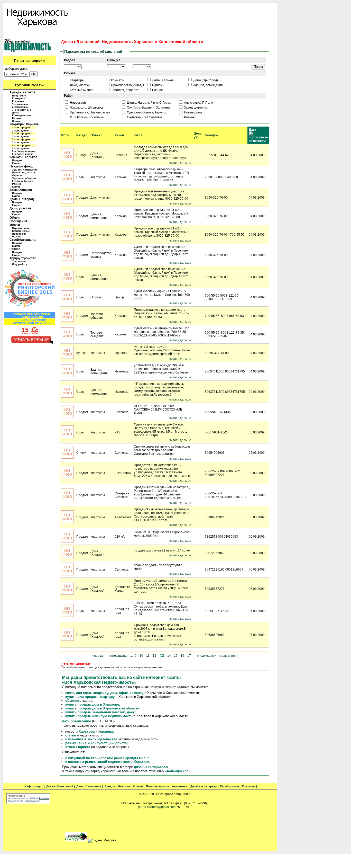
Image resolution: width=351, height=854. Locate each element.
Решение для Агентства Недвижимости (28, 799)
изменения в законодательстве (91, 739)
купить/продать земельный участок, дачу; (100, 712)
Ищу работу (19, 264)
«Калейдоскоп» (177, 771)
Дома (15, 112)
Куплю (16, 163)
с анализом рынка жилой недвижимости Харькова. (108, 762)
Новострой (77, 102)
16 (182, 655)
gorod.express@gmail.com (157, 807)
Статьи (129, 33)
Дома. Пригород (22, 199)
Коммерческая (21, 115)
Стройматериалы (23, 240)
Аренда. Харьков (22, 92)
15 (176, 655)
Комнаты (117, 80)
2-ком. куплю (20, 136)
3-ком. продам (21, 139)
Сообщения (18, 221)
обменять (73, 700)
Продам (17, 160)
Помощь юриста (151, 33)
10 (141, 655)
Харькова (86, 731)
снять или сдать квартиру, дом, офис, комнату (104, 693)
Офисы (17, 175)
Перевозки (19, 233)
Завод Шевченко (195, 107)
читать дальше (180, 163)
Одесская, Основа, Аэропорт (147, 112)
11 (148, 655)
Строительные (21, 228)
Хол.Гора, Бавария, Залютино (148, 107)
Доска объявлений (43, 33)
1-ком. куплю (20, 130)
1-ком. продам (21, 127)
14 (169, 655)
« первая (98, 655)
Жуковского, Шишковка (86, 107)
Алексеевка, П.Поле (198, 102)
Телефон (211, 135)
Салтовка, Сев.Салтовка (144, 117)
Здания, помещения (25, 169)
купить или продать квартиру (90, 697)
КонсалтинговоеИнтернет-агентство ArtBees (23, 797)
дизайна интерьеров (151, 767)
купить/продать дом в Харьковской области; (102, 708)
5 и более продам (23, 151)
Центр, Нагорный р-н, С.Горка (148, 102)
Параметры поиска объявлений (93, 51)
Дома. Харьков (21, 190)
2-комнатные (20, 106)
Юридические (21, 230)
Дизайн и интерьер (202, 33)
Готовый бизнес (22, 181)
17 (189, 655)
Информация (15, 33)
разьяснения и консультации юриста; (96, 743)
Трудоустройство (23, 258)
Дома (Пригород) (205, 80)
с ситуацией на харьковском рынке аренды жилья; (108, 758)
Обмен (15, 217)
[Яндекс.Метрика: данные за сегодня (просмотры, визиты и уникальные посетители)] (102, 841)
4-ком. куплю (20, 148)
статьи (70, 735)
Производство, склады (127, 85)
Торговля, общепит (24, 178)
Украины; (106, 731)
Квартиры (76, 80)
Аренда (98, 33)
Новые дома (192, 112)
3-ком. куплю (20, 142)
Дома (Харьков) (162, 80)
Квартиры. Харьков (24, 124)
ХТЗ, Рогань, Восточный (87, 117)
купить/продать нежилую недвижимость (99, 716)
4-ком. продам (21, 145)
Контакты (251, 33)
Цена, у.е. (198, 135)
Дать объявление (74, 33)
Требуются (19, 261)
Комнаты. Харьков (23, 157)
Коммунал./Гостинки (19, 100)
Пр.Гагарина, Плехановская (89, 112)
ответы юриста (77, 747)
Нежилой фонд (21, 166)
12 (154, 655)
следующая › (206, 655)
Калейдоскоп (230, 33)
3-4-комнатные (21, 109)
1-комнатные (20, 104)
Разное (16, 118)
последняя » (228, 655)
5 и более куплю (22, 154)
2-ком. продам (21, 133)
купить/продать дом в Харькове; (92, 704)
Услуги (15, 225)
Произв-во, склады (24, 172)
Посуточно (19, 95)
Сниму (16, 121)
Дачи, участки (20, 208)
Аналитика (175, 33)
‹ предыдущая (118, 655)
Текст (138, 135)
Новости (113, 33)
